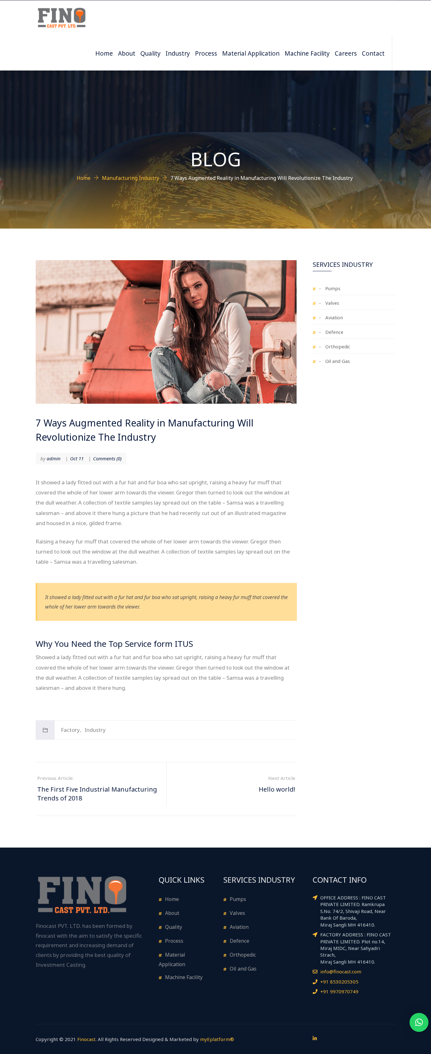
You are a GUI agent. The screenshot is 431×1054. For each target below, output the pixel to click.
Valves (332, 302)
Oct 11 (77, 458)
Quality (150, 52)
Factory (70, 729)
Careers (346, 52)
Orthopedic (337, 346)
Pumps (332, 288)
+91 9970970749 (339, 991)
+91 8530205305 (339, 981)
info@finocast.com (340, 971)
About (126, 52)
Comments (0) (107, 458)
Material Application (251, 52)
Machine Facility (307, 52)
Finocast (86, 1039)
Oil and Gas (337, 360)
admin (54, 458)
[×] (419, 1022)
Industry (178, 52)
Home (104, 52)
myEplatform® (217, 1039)
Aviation (334, 317)
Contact (373, 52)
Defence (334, 331)
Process (206, 52)
